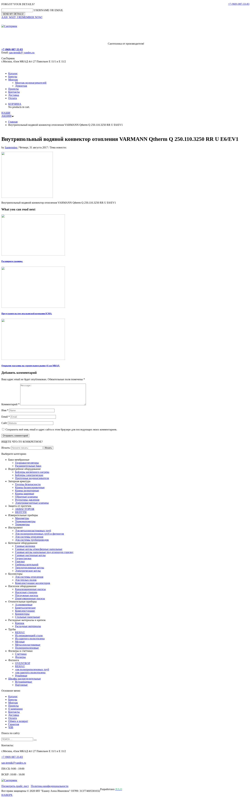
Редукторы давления (27, 499)
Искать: (5, 447)
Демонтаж (21, 85)
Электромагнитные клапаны (32, 502)
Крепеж (19, 623)
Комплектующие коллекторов (32, 583)
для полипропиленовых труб (32, 669)
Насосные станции (26, 592)
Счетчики (21, 654)
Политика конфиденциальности (49, 786)
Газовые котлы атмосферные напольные (38, 549)
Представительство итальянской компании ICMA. (26, 313)
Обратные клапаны (26, 496)
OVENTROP (22, 663)
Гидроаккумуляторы (27, 462)
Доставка (13, 95)
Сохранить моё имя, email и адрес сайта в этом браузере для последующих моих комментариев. (61, 429)
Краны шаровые (24, 493)
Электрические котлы (28, 570)
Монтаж (13, 79)
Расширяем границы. (12, 261)
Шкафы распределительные (24, 678)
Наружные (21, 684)
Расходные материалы (28, 626)
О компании (15, 708)
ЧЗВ (10, 727)
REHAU (20, 632)
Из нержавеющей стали (29, 635)
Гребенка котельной (26, 564)
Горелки (20, 561)
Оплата (12, 98)
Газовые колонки (25, 546)
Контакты (14, 91)
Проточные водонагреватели (32, 478)
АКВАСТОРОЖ (24, 509)
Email (5, 416)
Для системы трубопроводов (32, 539)
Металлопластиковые (27, 644)
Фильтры (20, 657)
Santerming (11, 147)
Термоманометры (25, 521)
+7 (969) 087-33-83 (238, 4)
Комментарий (10, 404)
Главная (12, 121)
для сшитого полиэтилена (30, 672)
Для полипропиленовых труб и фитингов (39, 533)
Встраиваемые (23, 681)
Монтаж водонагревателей (30, 82)
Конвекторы (22, 613)
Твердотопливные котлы (29, 567)
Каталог (13, 73)
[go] (35, 740)
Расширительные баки (28, 465)
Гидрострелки (23, 558)
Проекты (13, 88)
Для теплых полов (26, 579)
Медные (20, 641)
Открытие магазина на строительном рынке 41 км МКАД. (30, 365)
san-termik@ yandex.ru (21, 52)
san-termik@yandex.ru (13, 762)
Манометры (22, 518)
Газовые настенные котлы (30, 555)
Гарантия (13, 724)
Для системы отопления (29, 536)
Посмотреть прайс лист (15, 786)
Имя (4, 410)
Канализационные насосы (30, 589)
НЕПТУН (21, 512)
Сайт (4, 423)
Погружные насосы (26, 595)
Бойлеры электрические (29, 475)
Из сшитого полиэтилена (30, 638)
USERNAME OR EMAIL (48, 10)
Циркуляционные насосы (30, 598)
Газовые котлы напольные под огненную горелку (44, 552)
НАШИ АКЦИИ (6, 114)
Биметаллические (25, 607)
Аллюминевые (23, 604)
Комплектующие (25, 610)
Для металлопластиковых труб (33, 530)
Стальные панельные (27, 617)
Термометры (22, 524)
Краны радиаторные (27, 490)
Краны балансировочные (30, 487)
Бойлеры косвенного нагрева (32, 472)
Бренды (12, 76)
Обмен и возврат (18, 721)
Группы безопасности (28, 484)
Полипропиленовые (27, 647)
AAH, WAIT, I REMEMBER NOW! (21, 17)
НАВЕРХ (7, 795)
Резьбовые (21, 675)
